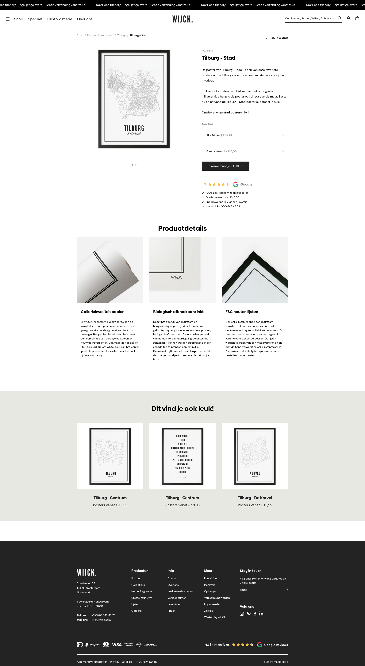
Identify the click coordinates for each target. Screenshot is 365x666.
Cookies (127, 662)
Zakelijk (208, 610)
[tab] (132, 165)
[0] (357, 18)
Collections (138, 585)
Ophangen (210, 591)
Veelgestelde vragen (180, 591)
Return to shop (279, 37)
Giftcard (136, 610)
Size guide (207, 123)
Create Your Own (141, 597)
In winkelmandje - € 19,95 (225, 166)
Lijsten (135, 604)
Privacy (114, 662)
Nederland (106, 35)
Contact (173, 578)
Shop (18, 19)
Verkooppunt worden (217, 597)
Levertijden (174, 604)
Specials (35, 19)
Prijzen (171, 610)
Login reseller (212, 604)
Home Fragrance (141, 591)
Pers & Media (212, 578)
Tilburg (121, 35)
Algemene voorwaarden (92, 662)
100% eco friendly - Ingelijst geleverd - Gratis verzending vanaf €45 (143, 5)
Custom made (59, 19)
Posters (91, 35)
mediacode (281, 662)
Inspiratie (209, 585)
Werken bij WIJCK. (215, 617)
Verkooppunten (177, 597)
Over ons (85, 19)
